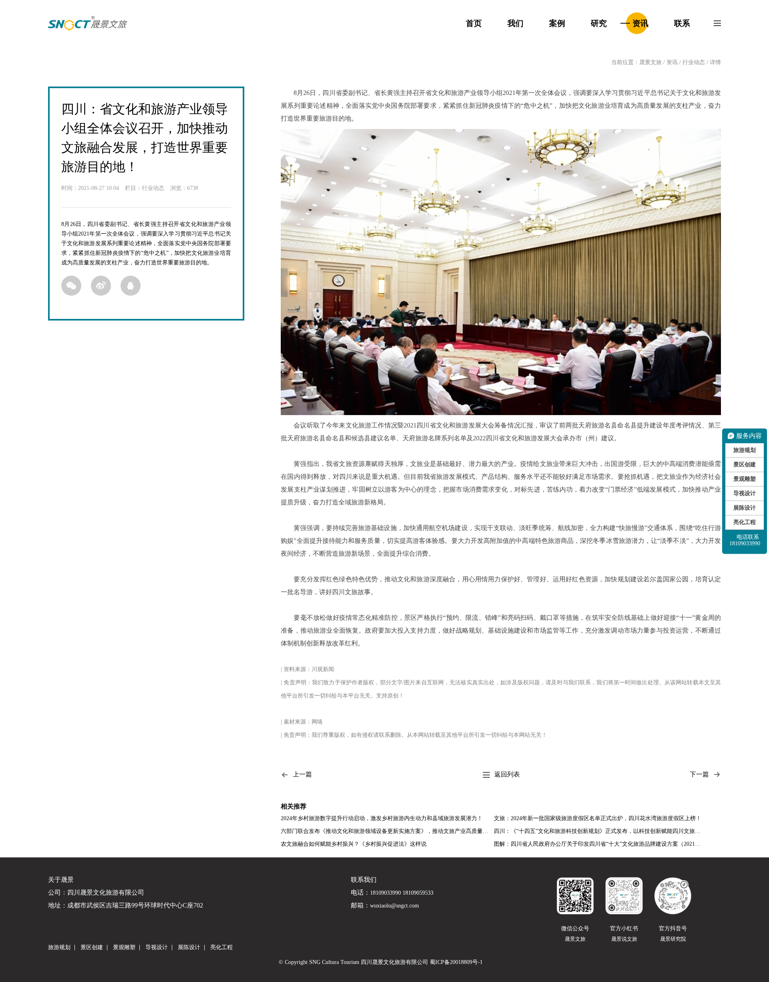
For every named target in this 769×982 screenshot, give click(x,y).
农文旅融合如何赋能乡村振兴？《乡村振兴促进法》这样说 (354, 844)
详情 (715, 62)
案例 (557, 23)
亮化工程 (744, 522)
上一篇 (302, 774)
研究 (599, 23)
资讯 (640, 23)
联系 (682, 23)
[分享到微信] (71, 286)
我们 (515, 23)
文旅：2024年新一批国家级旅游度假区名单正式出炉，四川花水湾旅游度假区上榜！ (597, 818)
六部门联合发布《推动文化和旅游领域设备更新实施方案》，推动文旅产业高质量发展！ (386, 831)
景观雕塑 (744, 479)
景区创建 (744, 464)
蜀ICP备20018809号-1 (456, 962)
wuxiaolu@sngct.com (394, 906)
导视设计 (744, 493)
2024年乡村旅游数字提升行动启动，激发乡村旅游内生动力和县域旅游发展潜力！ (382, 818)
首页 (474, 23)
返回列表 (507, 774)
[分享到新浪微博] (101, 286)
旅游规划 (744, 450)
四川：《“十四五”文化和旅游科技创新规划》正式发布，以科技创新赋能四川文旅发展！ (599, 831)
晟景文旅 (650, 62)
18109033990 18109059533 (401, 893)
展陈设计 (744, 507)
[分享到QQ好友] (131, 286)
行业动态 (693, 62)
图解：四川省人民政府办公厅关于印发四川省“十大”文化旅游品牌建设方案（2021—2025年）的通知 (599, 844)
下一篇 (699, 774)
